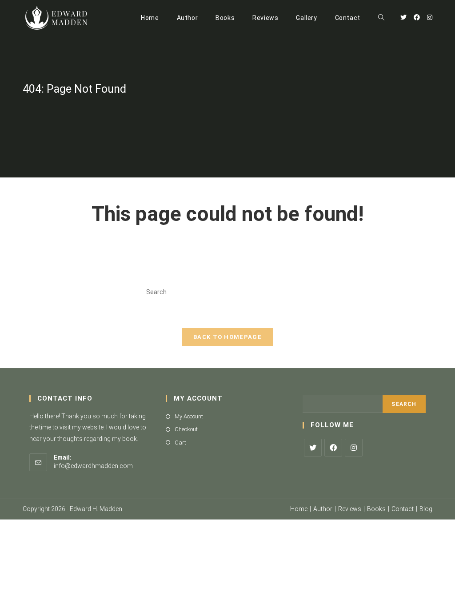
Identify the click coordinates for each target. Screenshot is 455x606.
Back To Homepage (227, 337)
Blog (425, 508)
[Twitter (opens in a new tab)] (403, 17)
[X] (313, 447)
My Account (189, 416)
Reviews (349, 508)
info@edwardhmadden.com (93, 465)
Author (322, 508)
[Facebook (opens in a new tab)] (416, 17)
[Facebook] (333, 447)
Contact (402, 508)
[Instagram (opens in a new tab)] (429, 17)
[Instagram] (354, 447)
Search (403, 404)
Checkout (186, 429)
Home (298, 508)
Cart (180, 442)
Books (376, 508)
